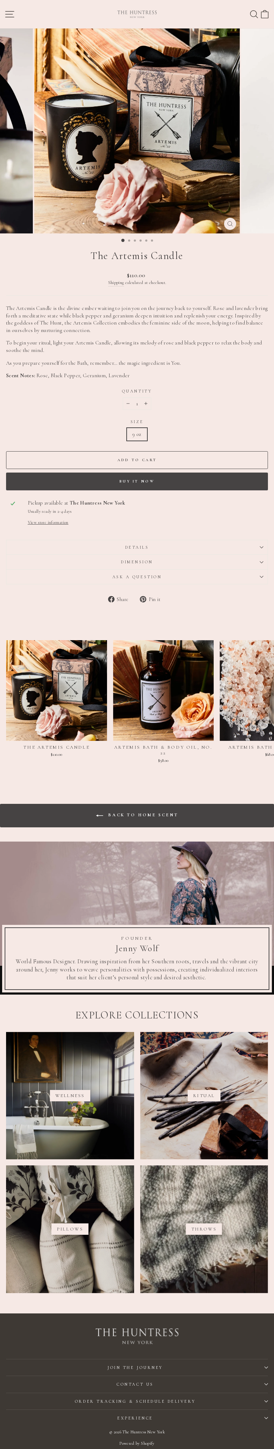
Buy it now (137, 481)
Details (137, 547)
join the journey (135, 1367)
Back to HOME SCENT (142, 814)
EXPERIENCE (135, 1418)
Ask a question (137, 576)
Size (137, 421)
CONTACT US (135, 1384)
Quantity (137, 391)
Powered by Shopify (137, 1443)
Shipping (116, 282)
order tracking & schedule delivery (135, 1401)
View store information (48, 522)
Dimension (137, 561)
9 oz (136, 434)
